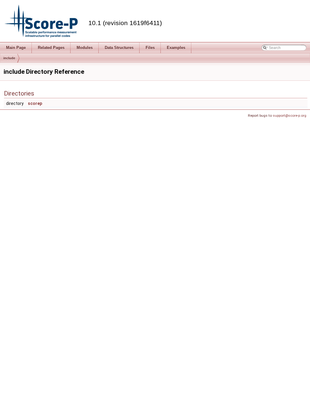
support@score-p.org (289, 115)
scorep (35, 103)
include (9, 58)
